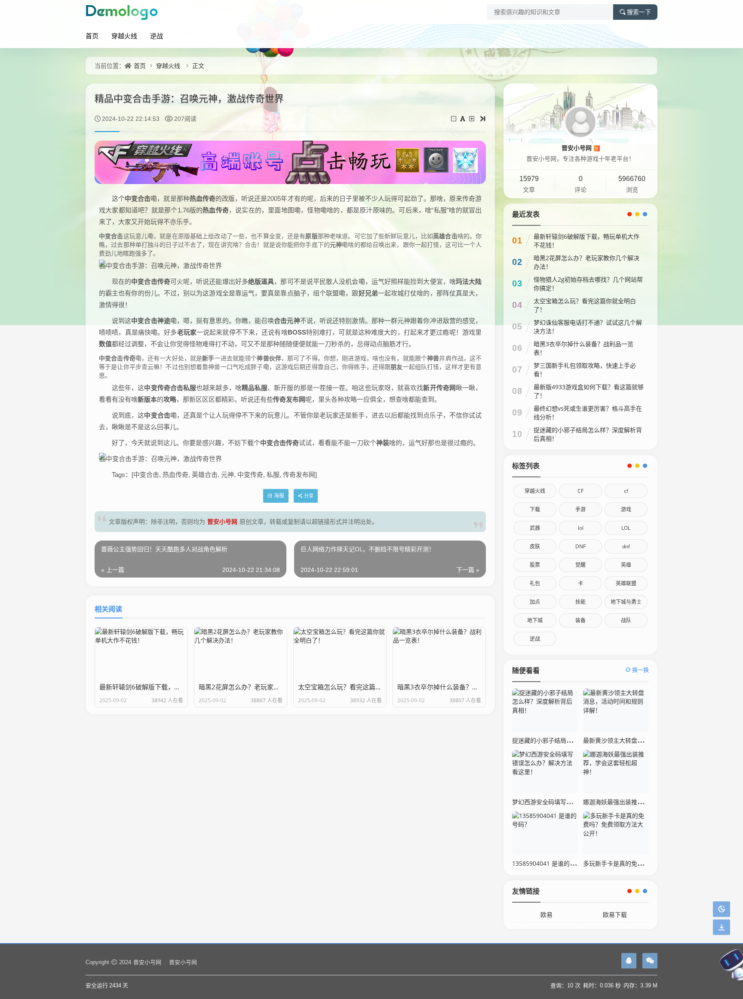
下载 (535, 509)
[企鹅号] (628, 960)
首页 (92, 35)
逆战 (156, 35)
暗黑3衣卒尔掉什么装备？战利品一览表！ (583, 348)
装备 (580, 620)
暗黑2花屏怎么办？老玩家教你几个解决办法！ (586, 262)
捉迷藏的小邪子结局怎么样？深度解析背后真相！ (588, 434)
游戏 (626, 509)
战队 (626, 620)
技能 (580, 602)
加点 (535, 602)
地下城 (535, 620)
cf (626, 491)
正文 (198, 65)
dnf (626, 546)
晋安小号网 (222, 521)
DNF (580, 546)
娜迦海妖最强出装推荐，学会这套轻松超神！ (643, 802)
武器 (535, 528)
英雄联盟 (626, 583)
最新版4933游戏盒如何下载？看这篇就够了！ (589, 391)
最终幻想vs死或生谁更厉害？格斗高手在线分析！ (588, 412)
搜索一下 (639, 12)
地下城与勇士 (626, 602)
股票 (535, 565)
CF (580, 491)
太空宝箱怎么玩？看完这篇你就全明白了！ (585, 305)
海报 (279, 495)
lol (580, 528)
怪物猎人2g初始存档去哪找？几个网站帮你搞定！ (588, 283)
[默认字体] (463, 118)
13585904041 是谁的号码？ (550, 863)
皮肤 (535, 546)
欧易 (546, 914)
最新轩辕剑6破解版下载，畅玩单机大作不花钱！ (586, 240)
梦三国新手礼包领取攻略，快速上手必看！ (585, 369)
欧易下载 (615, 914)
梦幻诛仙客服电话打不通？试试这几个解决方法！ (588, 326)
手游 (580, 509)
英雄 (626, 565)
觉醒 (580, 565)
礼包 (535, 583)
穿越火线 (124, 35)
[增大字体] (472, 118)
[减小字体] (454, 118)
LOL (625, 528)
